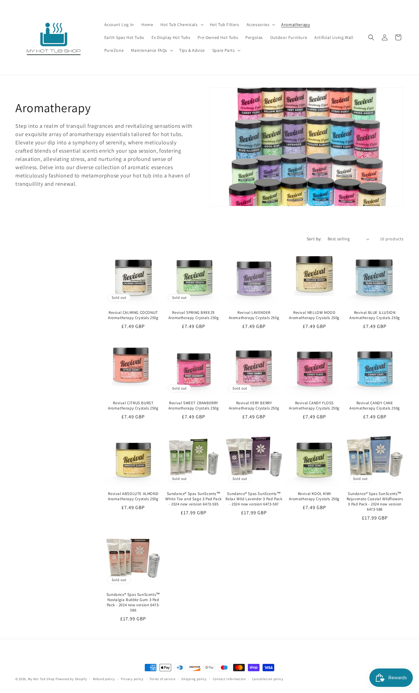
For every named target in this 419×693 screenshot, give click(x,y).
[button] (181, 24)
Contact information (229, 679)
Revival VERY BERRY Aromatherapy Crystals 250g (254, 406)
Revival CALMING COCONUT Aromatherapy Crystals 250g (133, 315)
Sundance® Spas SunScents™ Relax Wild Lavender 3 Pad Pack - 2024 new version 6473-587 (253, 499)
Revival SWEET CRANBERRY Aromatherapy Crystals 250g (193, 406)
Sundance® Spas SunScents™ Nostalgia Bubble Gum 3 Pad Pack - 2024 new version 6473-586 (133, 602)
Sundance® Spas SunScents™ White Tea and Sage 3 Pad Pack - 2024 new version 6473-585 (193, 499)
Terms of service (162, 679)
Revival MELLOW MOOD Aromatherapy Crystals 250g (314, 315)
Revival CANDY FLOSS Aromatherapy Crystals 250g (314, 406)
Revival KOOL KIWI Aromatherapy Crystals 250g (314, 496)
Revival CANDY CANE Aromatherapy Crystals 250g (374, 406)
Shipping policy (194, 679)
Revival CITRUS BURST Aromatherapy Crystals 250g (133, 406)
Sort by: (314, 239)
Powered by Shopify (71, 679)
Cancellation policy (267, 679)
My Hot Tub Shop (41, 679)
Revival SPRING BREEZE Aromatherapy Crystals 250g (193, 315)
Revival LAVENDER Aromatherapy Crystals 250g (254, 315)
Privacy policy (132, 679)
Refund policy (104, 679)
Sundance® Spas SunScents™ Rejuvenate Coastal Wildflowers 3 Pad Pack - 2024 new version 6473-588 (375, 501)
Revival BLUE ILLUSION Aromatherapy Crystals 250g (374, 315)
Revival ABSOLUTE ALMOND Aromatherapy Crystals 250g (133, 496)
